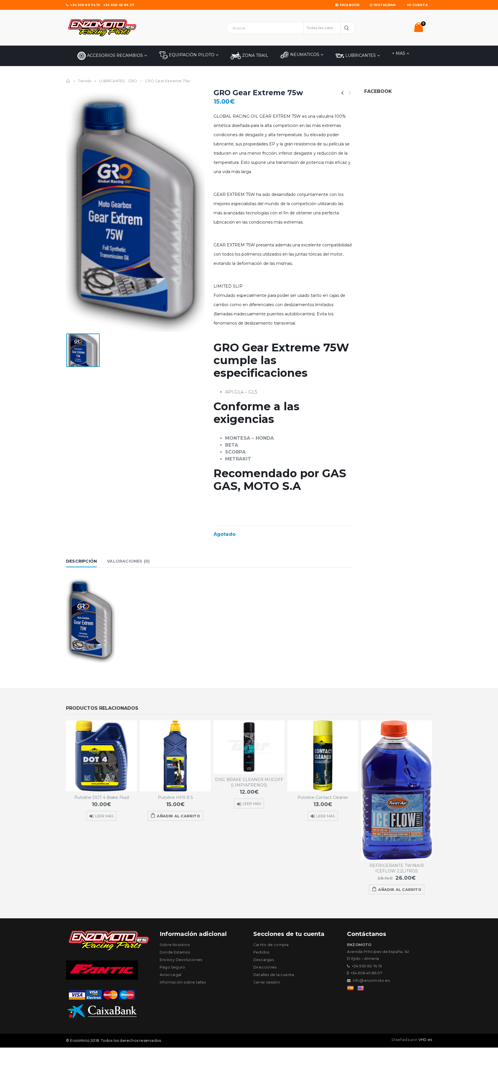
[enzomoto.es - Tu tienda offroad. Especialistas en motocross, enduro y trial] (102, 27)
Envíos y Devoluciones (181, 960)
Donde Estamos (175, 952)
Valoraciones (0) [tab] (128, 561)
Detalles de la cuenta (273, 975)
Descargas (263, 960)
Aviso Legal (170, 975)
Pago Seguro (172, 967)
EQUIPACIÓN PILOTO (191, 54)
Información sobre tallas (183, 982)
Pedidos (261, 952)
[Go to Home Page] (68, 81)
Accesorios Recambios (114, 55)
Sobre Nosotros (175, 945)
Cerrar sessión (266, 982)
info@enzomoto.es (371, 980)
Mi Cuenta (417, 5)
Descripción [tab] (81, 561)
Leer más (104, 816)
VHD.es (425, 1039)
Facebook (350, 5)
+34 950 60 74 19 (85, 5)
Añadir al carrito (178, 816)
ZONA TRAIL (254, 55)
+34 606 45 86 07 (118, 5)
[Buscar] (347, 28)
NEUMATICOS (304, 54)
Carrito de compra (270, 945)
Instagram (385, 5)
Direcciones (264, 967)
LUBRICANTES (360, 55)
